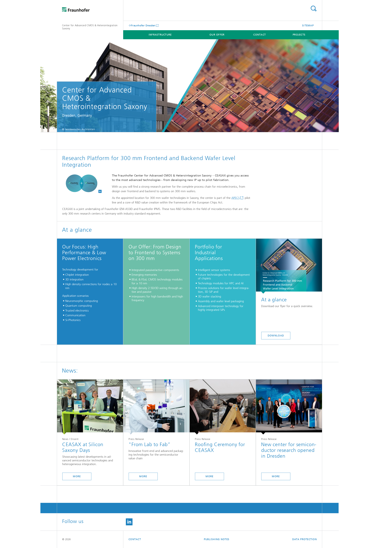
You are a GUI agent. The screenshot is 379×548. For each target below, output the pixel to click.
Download (276, 335)
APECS (235, 198)
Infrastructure (160, 34)
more (77, 476)
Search (313, 8)
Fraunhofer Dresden (143, 25)
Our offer (216, 34)
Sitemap (308, 25)
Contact (259, 34)
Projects (299, 34)
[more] (90, 406)
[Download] (289, 266)
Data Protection (304, 539)
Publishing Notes (216, 539)
